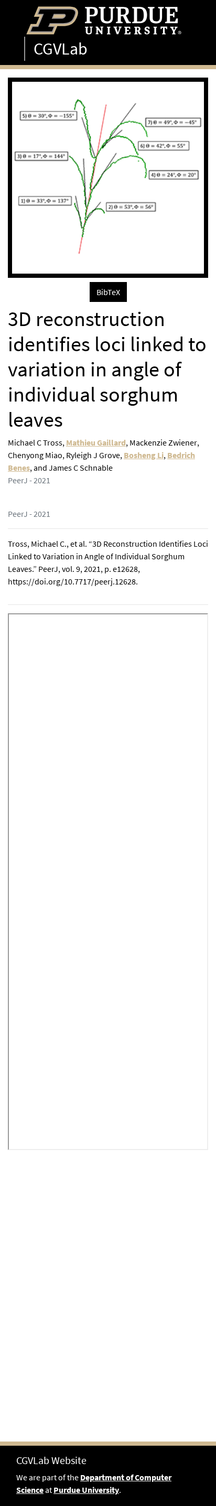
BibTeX (108, 292)
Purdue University (86, 1490)
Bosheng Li (144, 455)
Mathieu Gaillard (96, 442)
